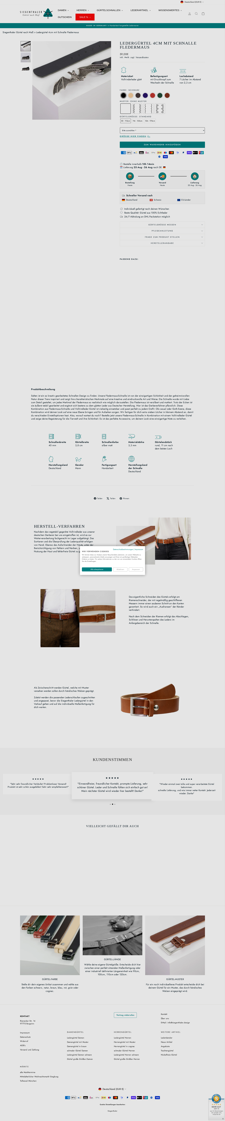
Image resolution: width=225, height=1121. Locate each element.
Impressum (139, 549)
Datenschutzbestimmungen (123, 549)
